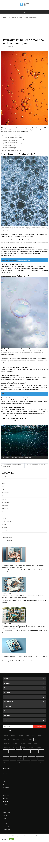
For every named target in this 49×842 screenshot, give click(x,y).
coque (24, 739)
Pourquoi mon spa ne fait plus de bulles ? (12, 135)
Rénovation (5, 531)
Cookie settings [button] (5, 839)
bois (33, 735)
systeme (41, 759)
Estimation (5, 515)
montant (12, 751)
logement (31, 747)
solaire (20, 759)
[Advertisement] (24, 27)
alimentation (16, 457)
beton (27, 735)
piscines (6, 755)
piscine (41, 751)
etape (29, 743)
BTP (3, 489)
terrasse (21, 762)
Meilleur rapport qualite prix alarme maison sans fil (12, 465)
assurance (13, 735)
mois (5, 751)
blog (8, 457)
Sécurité (4, 534)
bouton (21, 457)
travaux (35, 762)
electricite (37, 739)
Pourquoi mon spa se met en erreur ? (11, 148)
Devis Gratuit (7, 683)
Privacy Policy (7, 706)
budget (39, 735)
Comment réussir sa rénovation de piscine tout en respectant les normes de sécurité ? (24, 627)
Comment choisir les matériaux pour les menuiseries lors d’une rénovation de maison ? (23, 566)
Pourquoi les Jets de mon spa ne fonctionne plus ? (14, 139)
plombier (14, 755)
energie (23, 743)
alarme (6, 735)
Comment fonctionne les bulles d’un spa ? (13, 137)
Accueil (6, 678)
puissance (31, 755)
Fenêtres (4, 518)
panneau (26, 751)
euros (35, 743)
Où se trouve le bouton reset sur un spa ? (12, 143)
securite (13, 759)
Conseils (4, 499)
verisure (42, 762)
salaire (6, 759)
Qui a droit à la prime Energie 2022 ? (36, 464)
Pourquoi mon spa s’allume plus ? (10, 142)
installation (16, 747)
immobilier (7, 747)
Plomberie (4, 527)
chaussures (7, 739)
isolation (24, 747)
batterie (21, 735)
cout (30, 739)
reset (30, 457)
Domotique (5, 508)
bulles (24, 457)
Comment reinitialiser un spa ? (10, 147)
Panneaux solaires (6, 521)
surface (34, 759)
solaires (27, 759)
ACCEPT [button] (11, 839)
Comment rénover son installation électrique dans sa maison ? (24, 657)
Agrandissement (6, 477)
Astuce (3, 483)
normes (19, 751)
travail (28, 762)
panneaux (34, 751)
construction (16, 739)
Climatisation (5, 492)
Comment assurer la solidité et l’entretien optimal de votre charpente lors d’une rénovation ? (23, 597)
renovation (40, 755)
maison (39, 747)
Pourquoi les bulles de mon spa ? (10, 140)
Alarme (4, 480)
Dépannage (5, 505)
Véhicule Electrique (7, 540)
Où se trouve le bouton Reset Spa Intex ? (12, 150)
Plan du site (7, 715)
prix (25, 755)
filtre (27, 457)
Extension (6, 687)
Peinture (4, 524)
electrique (6, 743)
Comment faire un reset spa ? (9, 145)
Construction (5, 502)
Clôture (4, 496)
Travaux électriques (7, 537)
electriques (15, 743)
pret (20, 755)
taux (5, 762)
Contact (6, 711)
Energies (4, 511)
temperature (13, 762)
